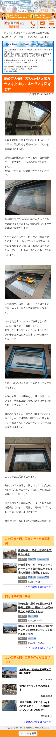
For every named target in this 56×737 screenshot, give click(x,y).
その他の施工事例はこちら (40, 587)
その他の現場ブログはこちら (38, 722)
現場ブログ (19, 33)
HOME (6, 33)
